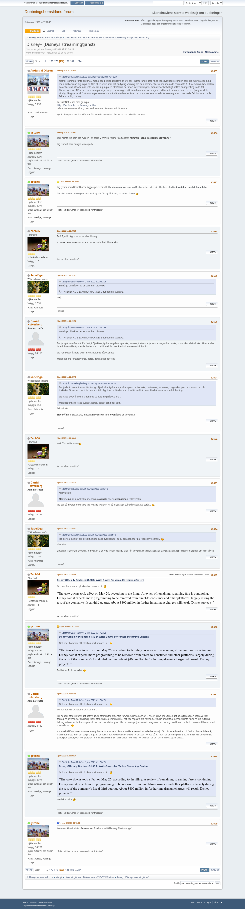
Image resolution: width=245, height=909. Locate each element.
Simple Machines (45, 902)
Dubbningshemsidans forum (49, 11)
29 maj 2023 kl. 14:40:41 (67, 70)
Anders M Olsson (41, 70)
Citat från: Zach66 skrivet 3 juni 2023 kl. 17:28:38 (84, 632)
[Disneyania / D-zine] (29, 108)
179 (56, 61)
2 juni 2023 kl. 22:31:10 (66, 482)
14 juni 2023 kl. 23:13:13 (69, 823)
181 (67, 61)
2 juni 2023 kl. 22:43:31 (66, 528)
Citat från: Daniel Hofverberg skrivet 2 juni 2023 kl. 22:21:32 (89, 383)
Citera (213, 121)
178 (51, 61)
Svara (204, 61)
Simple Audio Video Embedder (34, 906)
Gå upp (29, 870)
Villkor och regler (204, 902)
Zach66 (35, 231)
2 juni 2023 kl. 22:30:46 (66, 438)
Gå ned (29, 61)
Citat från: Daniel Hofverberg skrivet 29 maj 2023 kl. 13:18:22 (89, 77)
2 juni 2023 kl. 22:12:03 (66, 275)
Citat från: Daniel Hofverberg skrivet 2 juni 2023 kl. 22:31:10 (89, 535)
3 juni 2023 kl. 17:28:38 (66, 574)
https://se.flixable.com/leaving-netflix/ (76, 105)
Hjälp (192, 902)
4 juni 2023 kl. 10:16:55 (69, 626)
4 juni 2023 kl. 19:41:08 (66, 693)
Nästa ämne (212, 52)
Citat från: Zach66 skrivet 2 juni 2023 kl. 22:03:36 (84, 281)
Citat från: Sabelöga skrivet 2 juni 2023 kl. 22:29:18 (85, 489)
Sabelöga (36, 275)
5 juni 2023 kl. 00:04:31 (66, 755)
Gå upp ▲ (218, 902)
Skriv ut (215, 61)
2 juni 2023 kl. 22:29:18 (66, 377)
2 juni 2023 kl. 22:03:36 (66, 231)
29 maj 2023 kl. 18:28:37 (67, 132)
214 (80, 61)
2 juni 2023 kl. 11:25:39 (69, 181)
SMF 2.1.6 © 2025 (29, 902)
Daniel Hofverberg (35, 322)
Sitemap (51, 906)
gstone (35, 132)
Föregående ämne (193, 52)
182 (72, 61)
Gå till (176, 883)
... (48, 61)
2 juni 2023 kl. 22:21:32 (66, 321)
